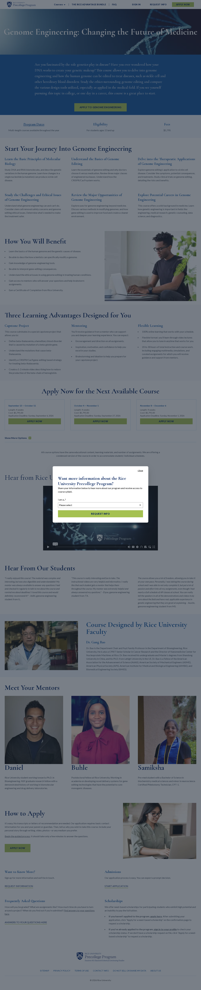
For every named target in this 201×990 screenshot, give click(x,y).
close (140, 470)
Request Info (100, 513)
